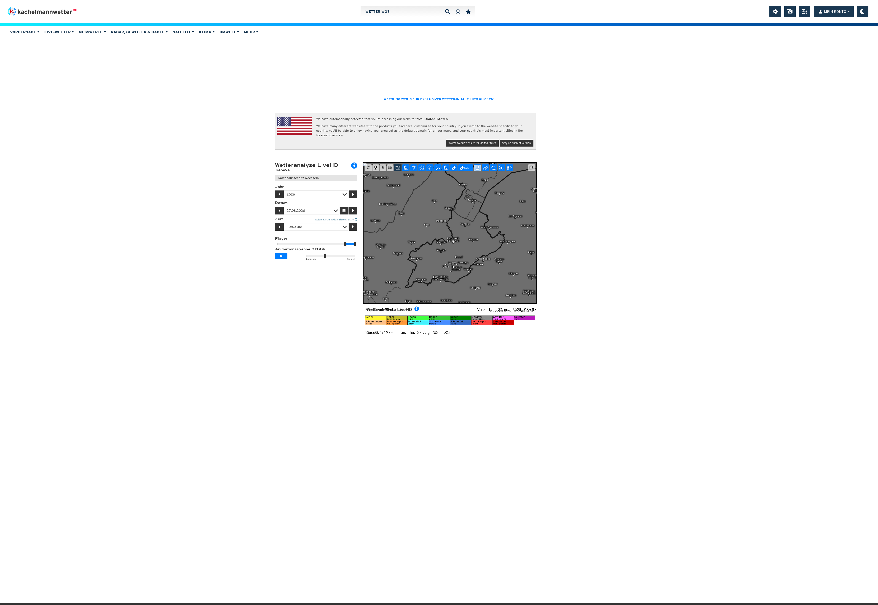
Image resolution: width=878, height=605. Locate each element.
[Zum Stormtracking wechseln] (485, 167)
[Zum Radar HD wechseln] (406, 167)
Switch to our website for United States (472, 143)
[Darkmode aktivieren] (862, 11)
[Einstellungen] (775, 11)
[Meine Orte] (468, 11)
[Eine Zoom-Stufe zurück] (383, 167)
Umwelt (228, 32)
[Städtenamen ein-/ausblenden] (390, 167)
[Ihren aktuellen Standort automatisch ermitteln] (458, 11)
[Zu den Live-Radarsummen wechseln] (509, 167)
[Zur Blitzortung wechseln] (454, 167)
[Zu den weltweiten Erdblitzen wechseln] (477, 167)
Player (281, 238)
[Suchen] (448, 11)
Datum (281, 203)
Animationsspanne (300, 249)
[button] (531, 167)
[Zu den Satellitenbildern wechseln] (501, 167)
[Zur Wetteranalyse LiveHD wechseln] (398, 167)
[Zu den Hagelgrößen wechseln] (438, 167)
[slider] (355, 244)
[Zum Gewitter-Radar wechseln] (430, 167)
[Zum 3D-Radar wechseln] (446, 167)
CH (75, 10)
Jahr (279, 187)
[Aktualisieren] (368, 167)
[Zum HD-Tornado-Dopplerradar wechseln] (414, 167)
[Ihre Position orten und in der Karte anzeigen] (375, 167)
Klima (205, 32)
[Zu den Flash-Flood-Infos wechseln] (493, 167)
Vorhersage (23, 32)
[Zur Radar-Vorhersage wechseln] (422, 167)
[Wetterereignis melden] (804, 11)
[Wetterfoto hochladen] (790, 11)
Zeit (279, 219)
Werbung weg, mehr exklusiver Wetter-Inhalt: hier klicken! (439, 99)
